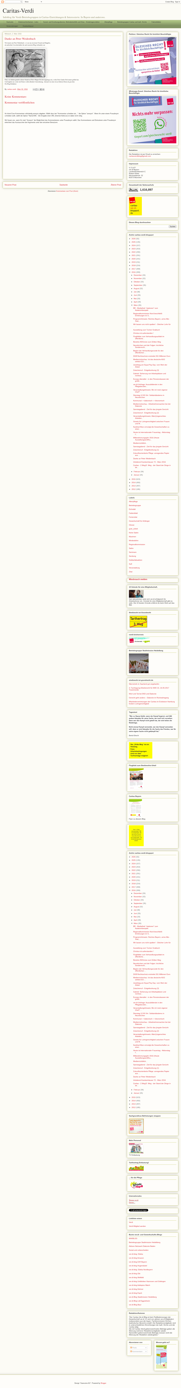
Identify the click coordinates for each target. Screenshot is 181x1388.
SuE (130, 564)
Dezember (138, 275)
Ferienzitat (133, 517)
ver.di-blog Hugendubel (138, 1266)
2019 (134, 262)
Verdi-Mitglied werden (137, 1226)
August (137, 288)
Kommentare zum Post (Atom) (67, 191)
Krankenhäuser (28, 26)
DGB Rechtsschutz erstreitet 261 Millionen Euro (151, 356)
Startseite (9, 22)
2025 (134, 242)
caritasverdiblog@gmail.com (140, 156)
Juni (135, 295)
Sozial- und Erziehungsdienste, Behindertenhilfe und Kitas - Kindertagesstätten (71, 22)
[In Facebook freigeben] (41, 89)
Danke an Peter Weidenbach (144, 459)
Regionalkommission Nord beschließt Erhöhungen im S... (147, 315)
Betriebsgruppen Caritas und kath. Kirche (132, 22)
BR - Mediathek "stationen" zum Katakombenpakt (145, 309)
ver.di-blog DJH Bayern (138, 1262)
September (138, 285)
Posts (134, 1348)
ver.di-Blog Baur (135, 1305)
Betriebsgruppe (135, 505)
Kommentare (137, 1351)
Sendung (132, 556)
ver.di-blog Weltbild (136, 1277)
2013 (134, 486)
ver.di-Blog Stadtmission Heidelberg (143, 1297)
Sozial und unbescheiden (138, 1250)
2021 (134, 255)
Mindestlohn (133, 540)
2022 (134, 252)
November (138, 278)
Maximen (132, 537)
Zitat (130, 572)
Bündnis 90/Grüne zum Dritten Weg (147, 342)
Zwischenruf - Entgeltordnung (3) (146, 370)
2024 (134, 245)
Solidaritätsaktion (135, 560)
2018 (134, 265)
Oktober (137, 282)
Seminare (132, 552)
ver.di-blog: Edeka (136, 1254)
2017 (134, 269)
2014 (134, 482)
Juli (135, 292)
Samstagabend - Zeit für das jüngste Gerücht (150, 409)
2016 (134, 272)
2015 (134, 479)
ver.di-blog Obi (134, 1274)
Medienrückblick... (140, 443)
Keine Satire (133, 533)
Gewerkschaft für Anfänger (139, 521)
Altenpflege (108, 22)
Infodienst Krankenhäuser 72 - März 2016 (149, 462)
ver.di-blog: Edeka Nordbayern (141, 1270)
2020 (134, 259)
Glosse (131, 525)
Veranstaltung (134, 568)
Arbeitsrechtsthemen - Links (28, 22)
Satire (131, 548)
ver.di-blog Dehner (136, 1289)
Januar (137, 475)
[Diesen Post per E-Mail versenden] (34, 89)
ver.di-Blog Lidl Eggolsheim (139, 1301)
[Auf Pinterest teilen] (43, 89)
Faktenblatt (133, 513)
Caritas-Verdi (18, 10)
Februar (137, 472)
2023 (134, 249)
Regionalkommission (137, 544)
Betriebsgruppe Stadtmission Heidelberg (144, 1242)
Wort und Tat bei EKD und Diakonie (142, 694)
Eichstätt (132, 509)
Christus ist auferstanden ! (143, 333)
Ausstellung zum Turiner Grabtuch (146, 330)
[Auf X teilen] (38, 89)
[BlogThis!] (36, 89)
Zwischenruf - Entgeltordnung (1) (146, 450)
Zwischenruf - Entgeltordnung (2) (146, 413)
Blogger (103, 1383)
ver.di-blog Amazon (136, 1258)
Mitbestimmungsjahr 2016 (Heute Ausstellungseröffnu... (146, 439)
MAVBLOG (133, 1238)
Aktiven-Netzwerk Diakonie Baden (142, 1246)
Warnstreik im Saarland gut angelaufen (144, 684)
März (136, 305)
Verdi (131, 1222)
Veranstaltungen (12, 26)
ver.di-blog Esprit (135, 1293)
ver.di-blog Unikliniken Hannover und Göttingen (147, 1281)
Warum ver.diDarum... (133, 1201)
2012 (134, 489)
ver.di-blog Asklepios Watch (139, 1285)
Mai (135, 299)
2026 (134, 239)
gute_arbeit (133, 529)
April (136, 302)
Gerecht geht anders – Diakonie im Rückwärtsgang (149, 698)
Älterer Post (116, 185)
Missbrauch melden (138, 579)
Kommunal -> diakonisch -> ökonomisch (148, 401)
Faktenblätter (156, 22)
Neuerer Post (10, 185)
